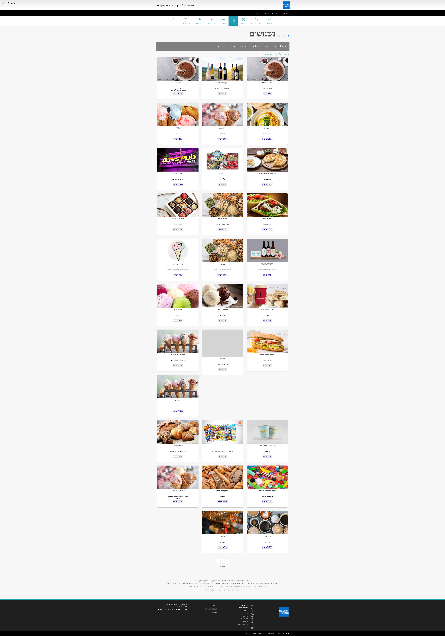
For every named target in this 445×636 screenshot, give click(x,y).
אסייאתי (251, 46)
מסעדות (223, 23)
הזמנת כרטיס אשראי (271, 13)
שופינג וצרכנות (256, 23)
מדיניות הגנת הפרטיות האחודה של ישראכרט (172, 609)
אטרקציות (243, 23)
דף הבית (284, 13)
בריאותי (234, 46)
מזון (233, 23)
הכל (218, 46)
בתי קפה (284, 46)
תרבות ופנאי (199, 23)
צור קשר (258, 13)
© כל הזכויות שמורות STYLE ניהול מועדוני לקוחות (263, 633)
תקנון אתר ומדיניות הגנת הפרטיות (176, 604)
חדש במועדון (270, 23)
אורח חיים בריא (186, 23)
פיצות (258, 46)
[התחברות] (3, 3)
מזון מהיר (266, 46)
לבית (173, 23)
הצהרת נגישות (182, 607)
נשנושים (243, 46)
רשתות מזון (225, 46)
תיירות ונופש (212, 23)
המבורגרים (275, 46)
